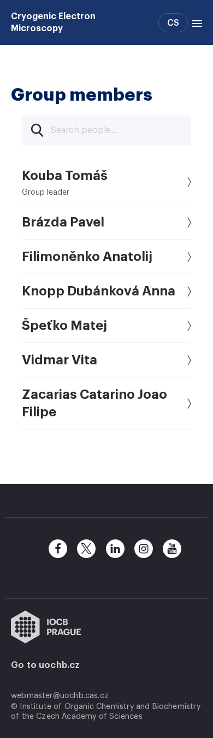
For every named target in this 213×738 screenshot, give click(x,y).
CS (173, 23)
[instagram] (143, 548)
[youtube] (172, 548)
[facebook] (58, 548)
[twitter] (86, 548)
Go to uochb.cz (45, 665)
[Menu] (195, 22)
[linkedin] (115, 548)
